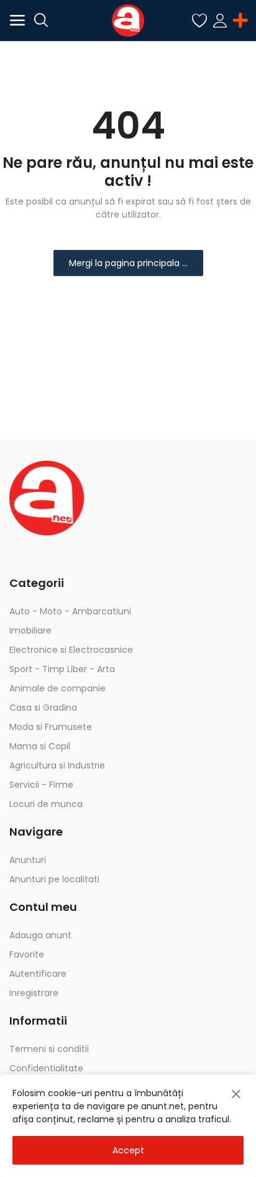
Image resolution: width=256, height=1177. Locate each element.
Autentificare (37, 973)
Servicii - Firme (41, 784)
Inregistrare (33, 993)
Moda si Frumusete (50, 727)
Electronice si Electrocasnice (71, 650)
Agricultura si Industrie (57, 765)
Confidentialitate (46, 1068)
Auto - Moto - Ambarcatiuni (70, 611)
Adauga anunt (40, 935)
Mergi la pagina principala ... (128, 263)
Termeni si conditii (49, 1049)
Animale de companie (57, 688)
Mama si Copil (39, 746)
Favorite (26, 954)
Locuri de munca (46, 804)
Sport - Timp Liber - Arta (62, 669)
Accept (128, 1150)
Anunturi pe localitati (54, 879)
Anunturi (27, 860)
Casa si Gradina (43, 707)
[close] (236, 1094)
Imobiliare (30, 630)
